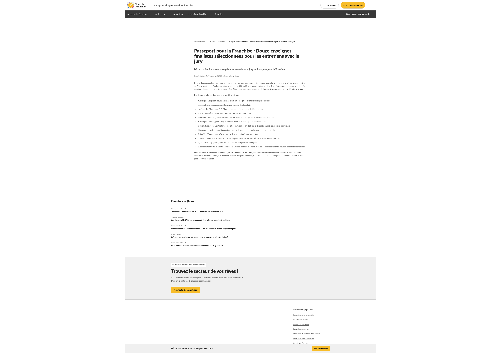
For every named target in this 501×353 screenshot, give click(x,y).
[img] (150, 14)
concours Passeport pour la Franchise (218, 83)
